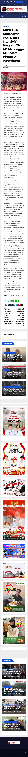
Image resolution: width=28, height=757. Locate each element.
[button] (22, 16)
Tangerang (10, 669)
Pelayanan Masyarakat (9, 386)
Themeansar (14, 754)
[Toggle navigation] (13, 16)
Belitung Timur (7, 704)
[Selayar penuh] (23, 538)
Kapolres (14, 704)
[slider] (13, 538)
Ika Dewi (7, 65)
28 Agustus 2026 (10, 676)
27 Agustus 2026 (10, 693)
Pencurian (6, 352)
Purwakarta (6, 26)
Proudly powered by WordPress (9, 752)
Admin (15, 359)
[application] (14, 520)
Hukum (5, 669)
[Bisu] (20, 538)
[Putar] (5, 538)
